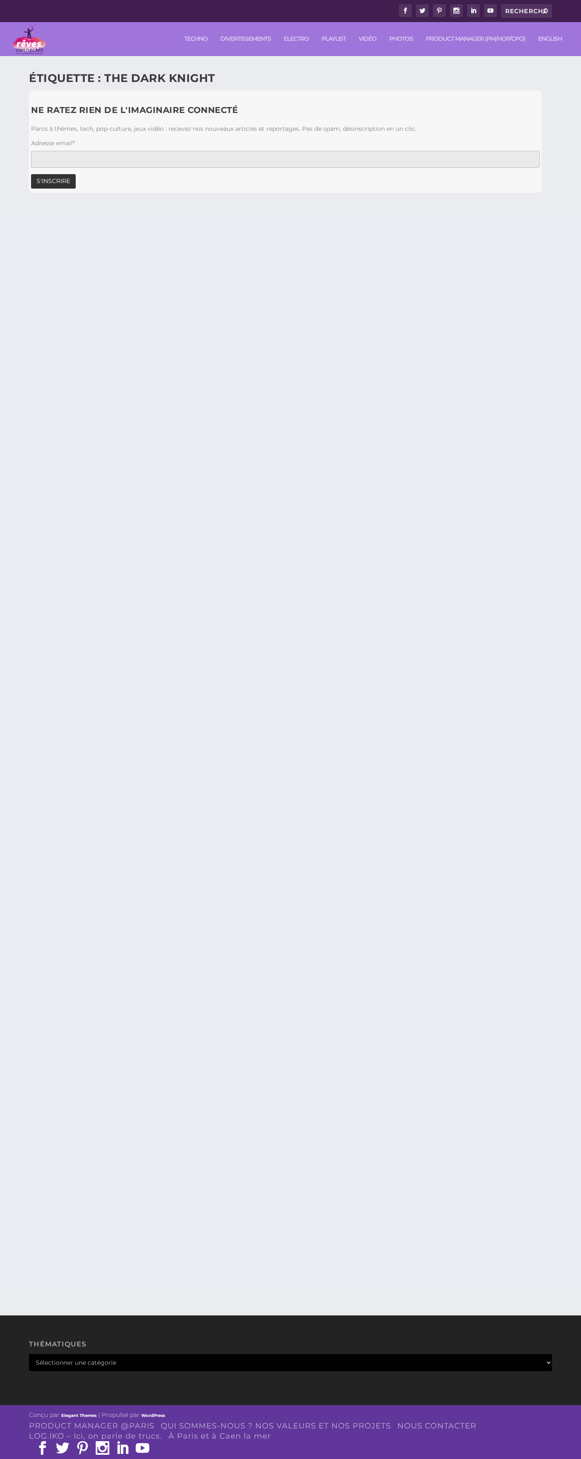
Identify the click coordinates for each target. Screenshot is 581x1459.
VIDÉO (367, 38)
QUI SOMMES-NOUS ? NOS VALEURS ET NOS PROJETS (276, 1426)
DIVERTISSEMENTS (245, 38)
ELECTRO (296, 38)
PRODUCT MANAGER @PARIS (91, 1426)
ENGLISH (550, 38)
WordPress (153, 1415)
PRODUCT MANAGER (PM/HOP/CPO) (475, 38)
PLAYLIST (334, 38)
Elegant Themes (79, 1415)
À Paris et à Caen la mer (219, 1436)
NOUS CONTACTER (436, 1426)
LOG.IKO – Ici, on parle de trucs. (95, 1436)
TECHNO (196, 38)
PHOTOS (401, 38)
